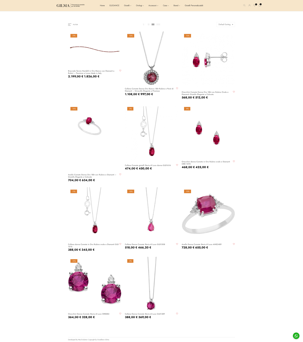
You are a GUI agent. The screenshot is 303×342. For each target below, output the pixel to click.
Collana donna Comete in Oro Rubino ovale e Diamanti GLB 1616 (93, 245)
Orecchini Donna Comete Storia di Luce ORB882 (88, 314)
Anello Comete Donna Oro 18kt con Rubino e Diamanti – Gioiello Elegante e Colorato (92, 176)
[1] (255, 5)
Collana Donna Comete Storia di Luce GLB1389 (145, 314)
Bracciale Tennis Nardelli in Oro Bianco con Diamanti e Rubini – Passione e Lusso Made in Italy (91, 72)
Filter (75, 25)
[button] (260, 5)
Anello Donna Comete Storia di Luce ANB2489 (202, 244)
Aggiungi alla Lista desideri (120, 71)
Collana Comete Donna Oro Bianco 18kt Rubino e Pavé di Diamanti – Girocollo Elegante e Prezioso (149, 90)
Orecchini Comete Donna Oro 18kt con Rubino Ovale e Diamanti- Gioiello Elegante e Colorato (205, 93)
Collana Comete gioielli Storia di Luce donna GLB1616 (148, 165)
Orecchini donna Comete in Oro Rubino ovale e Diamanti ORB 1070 (206, 163)
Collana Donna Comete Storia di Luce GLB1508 (145, 244)
